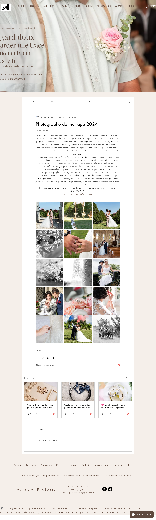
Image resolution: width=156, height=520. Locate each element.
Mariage (67, 102)
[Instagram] (104, 489)
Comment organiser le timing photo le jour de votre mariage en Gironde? (40, 406)
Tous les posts (29, 102)
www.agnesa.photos (78, 486)
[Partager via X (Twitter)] (42, 358)
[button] (129, 102)
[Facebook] (110, 489)
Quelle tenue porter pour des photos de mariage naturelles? (77, 406)
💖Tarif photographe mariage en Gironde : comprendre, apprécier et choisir (114, 406)
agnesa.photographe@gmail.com (78, 492)
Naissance (55, 102)
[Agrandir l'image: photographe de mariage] (49, 215)
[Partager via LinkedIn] (48, 358)
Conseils (78, 102)
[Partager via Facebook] (37, 358)
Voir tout (129, 378)
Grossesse (42, 102)
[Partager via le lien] (54, 358)
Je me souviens (101, 102)
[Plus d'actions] (119, 117)
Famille (88, 102)
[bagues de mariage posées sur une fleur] (115, 391)
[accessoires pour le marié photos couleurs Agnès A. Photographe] (78, 391)
